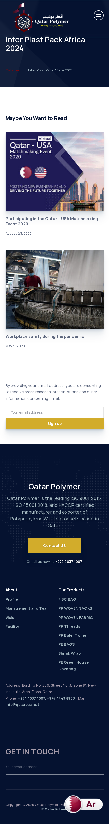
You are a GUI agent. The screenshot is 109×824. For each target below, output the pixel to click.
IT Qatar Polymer (54, 809)
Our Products (71, 590)
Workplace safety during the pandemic (45, 336)
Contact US (54, 545)
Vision (11, 617)
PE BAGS (66, 644)
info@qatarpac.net (22, 704)
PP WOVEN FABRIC (75, 617)
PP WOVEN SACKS (75, 608)
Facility (12, 626)
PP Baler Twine (72, 635)
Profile (12, 599)
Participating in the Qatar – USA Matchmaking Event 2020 (52, 221)
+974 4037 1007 (68, 561)
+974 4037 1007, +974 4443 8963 (46, 698)
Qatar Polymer (54, 486)
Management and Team (28, 608)
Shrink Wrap (69, 653)
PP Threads (69, 626)
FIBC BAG (67, 599)
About (12, 590)
